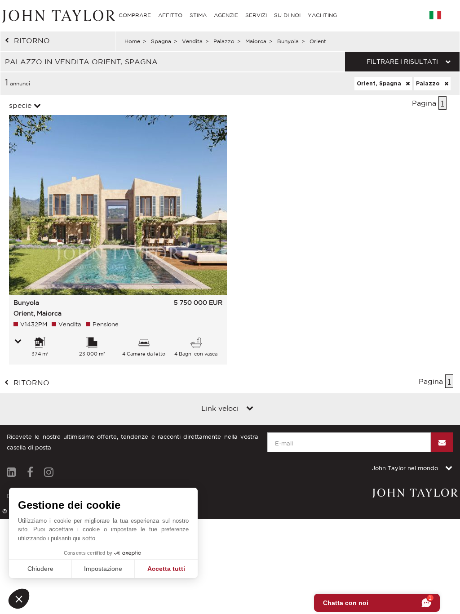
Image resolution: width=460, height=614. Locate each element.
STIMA (198, 15)
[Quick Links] (250, 409)
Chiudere (40, 568)
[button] (19, 599)
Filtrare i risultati (402, 61)
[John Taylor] (57, 15)
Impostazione (103, 568)
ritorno (32, 40)
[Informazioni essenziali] (18, 342)
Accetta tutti (166, 568)
